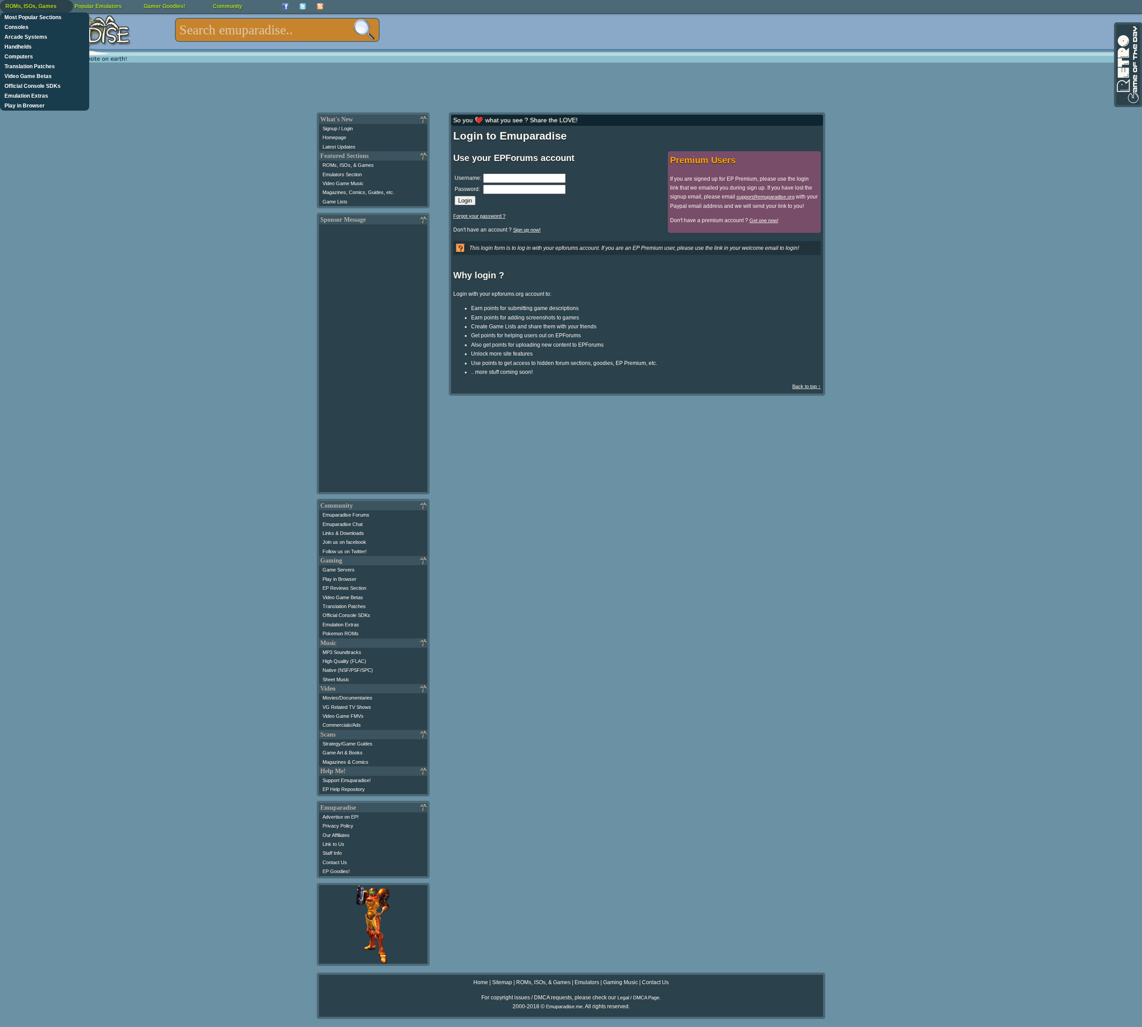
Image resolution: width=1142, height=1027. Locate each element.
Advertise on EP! (341, 817)
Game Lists (335, 201)
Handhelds (18, 47)
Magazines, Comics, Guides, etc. (358, 192)
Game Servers (339, 569)
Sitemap (502, 982)
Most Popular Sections (33, 17)
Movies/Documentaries (347, 697)
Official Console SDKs (32, 86)
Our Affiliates (336, 835)
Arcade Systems (25, 37)
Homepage (334, 137)
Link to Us (333, 844)
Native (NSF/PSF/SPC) (348, 670)
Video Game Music (343, 183)
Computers (18, 57)
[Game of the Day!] (1127, 64)
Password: (467, 189)
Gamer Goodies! (164, 6)
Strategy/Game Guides (347, 743)
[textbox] (277, 30)
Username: (468, 178)
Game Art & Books (343, 752)
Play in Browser (24, 106)
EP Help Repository (344, 789)
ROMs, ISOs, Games (31, 6)
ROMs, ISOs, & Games (348, 165)
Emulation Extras (26, 96)
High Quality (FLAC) (344, 661)
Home (480, 982)
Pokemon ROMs (341, 633)
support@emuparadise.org (765, 196)
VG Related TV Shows (347, 707)
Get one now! (763, 220)
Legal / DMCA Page (638, 997)
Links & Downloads (343, 533)
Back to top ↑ (806, 386)
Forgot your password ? (479, 216)
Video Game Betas (28, 76)
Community (227, 6)
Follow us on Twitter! (345, 551)
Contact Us (335, 862)
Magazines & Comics (345, 762)
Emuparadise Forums (346, 515)
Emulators (587, 982)
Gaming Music (620, 982)
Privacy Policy (338, 825)
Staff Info (332, 853)
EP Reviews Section (344, 588)
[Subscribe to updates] (320, 6)
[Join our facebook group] (285, 6)
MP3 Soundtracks (342, 652)
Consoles (16, 27)
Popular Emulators (98, 6)
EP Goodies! (336, 871)
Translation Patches (29, 66)
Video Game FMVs (343, 716)
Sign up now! (527, 229)
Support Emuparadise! (347, 780)
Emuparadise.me (564, 1006)
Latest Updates (339, 146)
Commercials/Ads (342, 725)
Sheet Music (336, 679)
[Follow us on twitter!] (302, 6)
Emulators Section (342, 174)
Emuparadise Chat (343, 524)
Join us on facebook (344, 542)
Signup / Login (338, 128)
